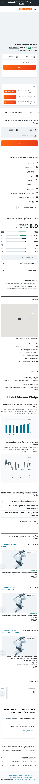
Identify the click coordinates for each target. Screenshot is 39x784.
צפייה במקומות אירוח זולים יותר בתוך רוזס (8, 588)
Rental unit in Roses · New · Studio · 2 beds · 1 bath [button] (19, 572)
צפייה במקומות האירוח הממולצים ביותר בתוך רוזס (10, 631)
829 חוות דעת (14, 48)
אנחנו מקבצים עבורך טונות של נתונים (23, 762)
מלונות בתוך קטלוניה (14, 777)
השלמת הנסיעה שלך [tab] (27, 719)
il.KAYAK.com (28, 775)
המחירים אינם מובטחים (30, 752)
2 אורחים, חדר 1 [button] (29, 62)
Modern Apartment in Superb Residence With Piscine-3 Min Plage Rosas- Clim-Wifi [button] (21, 658)
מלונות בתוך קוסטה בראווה (31, 779)
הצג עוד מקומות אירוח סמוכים (8, 545)
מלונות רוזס (18, 779)
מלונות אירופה (13, 775)
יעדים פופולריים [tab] (11, 719)
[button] (2, 3)
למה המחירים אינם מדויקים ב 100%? (23, 765)
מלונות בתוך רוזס (28, 731)
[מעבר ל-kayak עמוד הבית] (25, 9)
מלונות (21, 775)
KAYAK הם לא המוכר (29, 758)
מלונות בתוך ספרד (27, 777)
